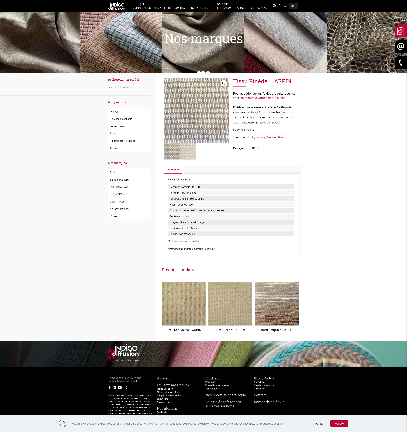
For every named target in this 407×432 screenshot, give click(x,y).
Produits (271, 137)
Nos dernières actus (264, 385)
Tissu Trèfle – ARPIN (230, 330)
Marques (260, 137)
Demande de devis (269, 401)
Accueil (163, 378)
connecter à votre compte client (262, 98)
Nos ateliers (167, 408)
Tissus (281, 137)
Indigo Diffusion (119, 194)
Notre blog (259, 381)
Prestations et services (217, 385)
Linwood (115, 216)
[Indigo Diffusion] (116, 5)
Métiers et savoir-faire (168, 392)
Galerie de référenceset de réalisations (223, 403)
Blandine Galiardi (119, 179)
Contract (212, 378)
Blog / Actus (264, 378)
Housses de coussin (121, 118)
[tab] (173, 169)
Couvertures (117, 126)
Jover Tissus (117, 201)
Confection (162, 412)
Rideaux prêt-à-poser (122, 140)
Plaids (113, 133)
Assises (114, 111)
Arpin (251, 137)
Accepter (339, 423)
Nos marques (212, 388)
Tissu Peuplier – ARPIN (277, 330)
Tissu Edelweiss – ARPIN (183, 330)
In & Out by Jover (120, 186)
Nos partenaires (165, 402)
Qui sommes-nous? (173, 385)
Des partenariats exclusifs (170, 395)
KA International (119, 208)
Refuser (320, 423)
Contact (260, 395)
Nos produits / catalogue (225, 395)
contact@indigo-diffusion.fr (123, 380)
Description (173, 169)
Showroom (162, 398)
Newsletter (259, 388)
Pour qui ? (210, 381)
